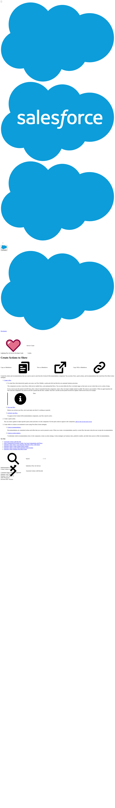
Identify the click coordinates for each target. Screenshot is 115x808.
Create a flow (7, 380)
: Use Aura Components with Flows (23, 443)
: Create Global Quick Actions (16, 446)
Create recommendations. (14, 427)
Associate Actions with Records (12, 441)
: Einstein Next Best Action (15, 449)
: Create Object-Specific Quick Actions (18, 447)
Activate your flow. (12, 413)
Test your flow (11, 407)
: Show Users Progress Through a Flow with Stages (22, 444)
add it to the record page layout (83, 421)
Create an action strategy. (14, 433)
